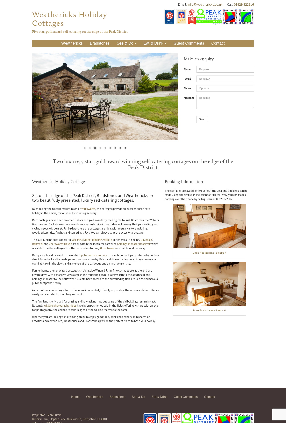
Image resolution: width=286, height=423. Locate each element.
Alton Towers (108, 248)
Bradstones (100, 43)
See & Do (125, 43)
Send (202, 119)
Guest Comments (189, 43)
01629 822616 (244, 4)
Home (75, 396)
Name (187, 69)
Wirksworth (88, 209)
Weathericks (72, 43)
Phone (187, 88)
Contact (218, 43)
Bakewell (37, 244)
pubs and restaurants (94, 255)
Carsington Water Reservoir (134, 244)
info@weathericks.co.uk (205, 4)
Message (189, 97)
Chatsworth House (60, 244)
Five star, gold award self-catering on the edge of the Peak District (80, 32)
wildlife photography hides (60, 305)
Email (188, 78)
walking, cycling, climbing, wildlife (92, 240)
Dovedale (146, 240)
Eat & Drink (154, 43)
